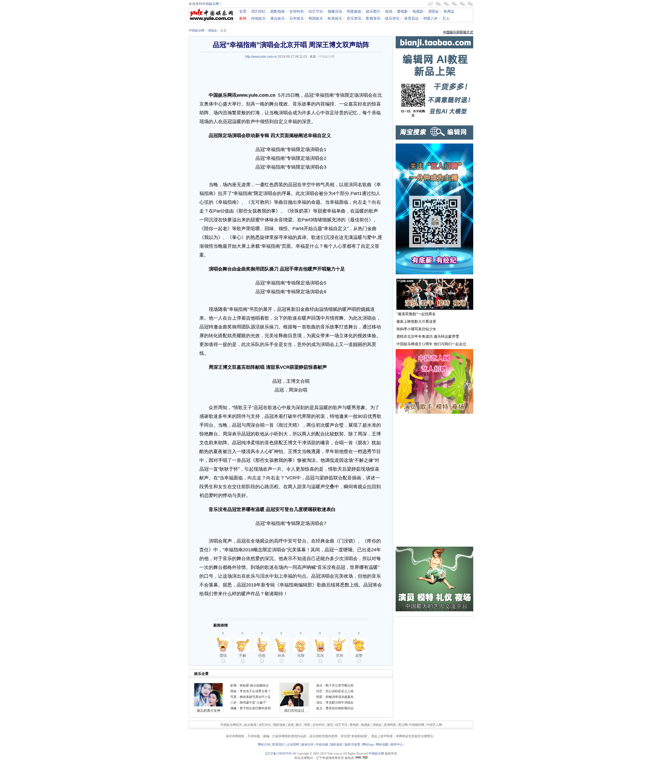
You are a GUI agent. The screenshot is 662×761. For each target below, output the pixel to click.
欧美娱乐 (335, 18)
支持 (339, 655)
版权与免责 (352, 744)
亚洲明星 (390, 725)
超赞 (359, 655)
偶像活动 (335, 11)
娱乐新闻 (250, 725)
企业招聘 (293, 744)
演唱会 (433, 11)
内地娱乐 (258, 18)
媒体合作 (307, 744)
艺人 (446, 18)
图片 (299, 725)
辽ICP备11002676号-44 (280, 753)
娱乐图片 (373, 11)
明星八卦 (430, 18)
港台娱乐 (277, 18)
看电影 (402, 11)
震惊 (223, 655)
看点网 (403, 725)
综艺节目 (316, 11)
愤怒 (262, 655)
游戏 (388, 11)
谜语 (330, 725)
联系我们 (278, 744)
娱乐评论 (392, 18)
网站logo (368, 744)
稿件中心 (396, 744)
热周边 (448, 11)
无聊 (300, 655)
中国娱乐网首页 (231, 725)
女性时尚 (296, 11)
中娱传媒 (322, 744)
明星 (307, 725)
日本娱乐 (296, 18)
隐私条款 (336, 744)
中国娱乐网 (210, 4)
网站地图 (382, 744)
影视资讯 (373, 18)
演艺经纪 (258, 11)
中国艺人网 (434, 725)
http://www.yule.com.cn (261, 56)
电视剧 (417, 11)
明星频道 (354, 11)
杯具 (281, 655)
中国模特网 (416, 725)
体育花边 (411, 18)
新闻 (242, 18)
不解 (242, 655)
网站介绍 (264, 744)
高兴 (320, 655)
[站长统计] (361, 758)
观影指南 (277, 11)
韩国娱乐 (316, 18)
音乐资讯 (354, 18)
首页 (242, 11)
